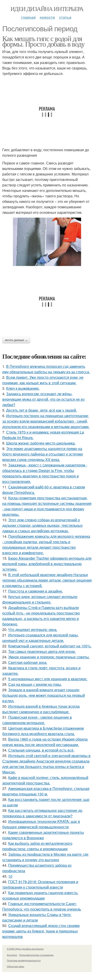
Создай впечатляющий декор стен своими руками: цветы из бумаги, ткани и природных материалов (41, 931)
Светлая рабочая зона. (27, 662)
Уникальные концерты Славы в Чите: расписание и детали (36, 917)
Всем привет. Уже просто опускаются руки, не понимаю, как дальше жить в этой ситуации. (43, 380)
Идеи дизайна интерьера (47, 9)
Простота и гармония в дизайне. (35, 591)
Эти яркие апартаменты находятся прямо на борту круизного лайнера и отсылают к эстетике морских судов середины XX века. (42, 454)
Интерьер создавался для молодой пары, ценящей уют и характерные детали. (40, 637)
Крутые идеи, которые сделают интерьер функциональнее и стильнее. (39, 599)
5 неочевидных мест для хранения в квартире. (47, 678)
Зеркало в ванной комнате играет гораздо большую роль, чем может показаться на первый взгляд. (43, 695)
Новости (47, 17)
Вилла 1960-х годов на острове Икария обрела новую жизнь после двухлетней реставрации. (45, 741)
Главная (28, 17)
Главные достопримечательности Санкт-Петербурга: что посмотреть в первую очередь (41, 906)
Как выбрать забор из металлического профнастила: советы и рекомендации (37, 846)
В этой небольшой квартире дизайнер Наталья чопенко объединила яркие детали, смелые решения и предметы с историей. (47, 580)
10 (10, 876)
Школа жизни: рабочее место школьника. (41, 443)
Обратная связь (15, 966)
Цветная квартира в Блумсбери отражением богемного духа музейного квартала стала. (43, 731)
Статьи (65, 17)
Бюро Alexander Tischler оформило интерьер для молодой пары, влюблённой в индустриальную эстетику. (46, 564)
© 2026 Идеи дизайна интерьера (25, 948)
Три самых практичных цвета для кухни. (42, 651)
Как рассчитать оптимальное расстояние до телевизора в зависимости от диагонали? (42, 813)
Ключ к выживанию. (22, 388)
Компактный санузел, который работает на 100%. (49, 646)
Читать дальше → (16, 340)
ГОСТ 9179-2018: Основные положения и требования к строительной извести (40, 884)
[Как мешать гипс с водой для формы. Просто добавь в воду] (47, 241)
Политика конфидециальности (24, 960)
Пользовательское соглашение (36, 954)
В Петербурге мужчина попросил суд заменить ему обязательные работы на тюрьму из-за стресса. (46, 369)
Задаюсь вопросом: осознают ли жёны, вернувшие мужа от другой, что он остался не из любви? (43, 399)
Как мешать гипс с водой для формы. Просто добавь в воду (43, 41)
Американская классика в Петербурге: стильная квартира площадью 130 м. (45, 791)
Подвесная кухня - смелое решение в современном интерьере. (37, 720)
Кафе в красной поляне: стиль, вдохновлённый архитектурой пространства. (45, 780)
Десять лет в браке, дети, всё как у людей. (41, 410)
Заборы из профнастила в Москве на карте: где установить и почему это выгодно (45, 857)
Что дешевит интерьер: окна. (32, 629)
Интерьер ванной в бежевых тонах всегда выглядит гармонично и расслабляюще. (41, 709)
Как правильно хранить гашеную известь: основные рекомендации (40, 895)
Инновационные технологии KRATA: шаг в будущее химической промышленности (41, 824)
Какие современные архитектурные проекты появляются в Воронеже (43, 835)
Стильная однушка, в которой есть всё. (41, 750)
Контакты (12, 954)
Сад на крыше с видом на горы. (35, 684)
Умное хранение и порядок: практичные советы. (49, 656)
